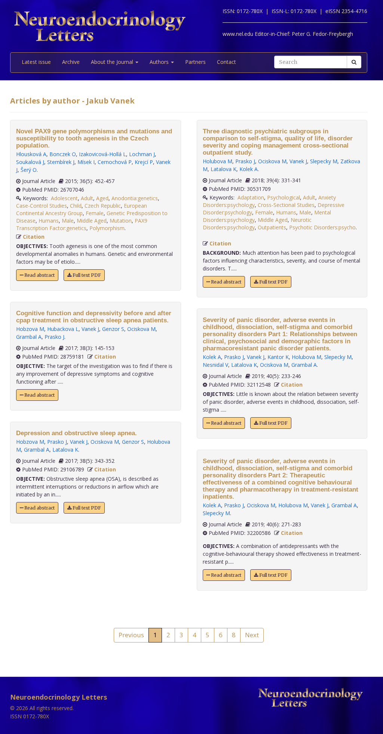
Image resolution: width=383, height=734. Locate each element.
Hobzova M (30, 328)
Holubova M (217, 161)
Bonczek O (62, 154)
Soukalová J (30, 161)
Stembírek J (60, 161)
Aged (102, 198)
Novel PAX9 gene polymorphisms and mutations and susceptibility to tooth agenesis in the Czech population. (94, 138)
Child (76, 205)
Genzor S (113, 328)
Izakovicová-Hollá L (102, 154)
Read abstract (39, 275)
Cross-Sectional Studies (286, 204)
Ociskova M (141, 328)
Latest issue (36, 61)
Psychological (283, 197)
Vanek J (90, 328)
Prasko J (54, 336)
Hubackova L (63, 328)
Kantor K (278, 356)
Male (68, 220)
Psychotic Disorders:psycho (322, 227)
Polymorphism (107, 228)
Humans (49, 220)
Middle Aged (92, 220)
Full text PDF (86, 275)
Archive (71, 61)
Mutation (121, 220)
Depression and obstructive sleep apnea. (76, 433)
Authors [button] (160, 61)
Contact (226, 61)
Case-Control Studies (41, 205)
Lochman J (142, 154)
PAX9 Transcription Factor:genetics (81, 224)
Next (252, 635)
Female (95, 213)
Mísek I (86, 161)
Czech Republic (103, 205)
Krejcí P (144, 161)
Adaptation (251, 197)
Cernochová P (115, 161)
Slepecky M (323, 161)
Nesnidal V (215, 364)
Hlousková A (31, 154)
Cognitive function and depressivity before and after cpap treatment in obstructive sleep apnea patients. (93, 317)
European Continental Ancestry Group (81, 209)
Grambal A (29, 336)
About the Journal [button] (113, 61)
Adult (87, 198)
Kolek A (248, 169)
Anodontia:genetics (134, 198)
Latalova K (65, 449)
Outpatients (272, 227)
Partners (195, 61)
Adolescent (64, 198)
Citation (34, 236)
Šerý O (29, 169)
